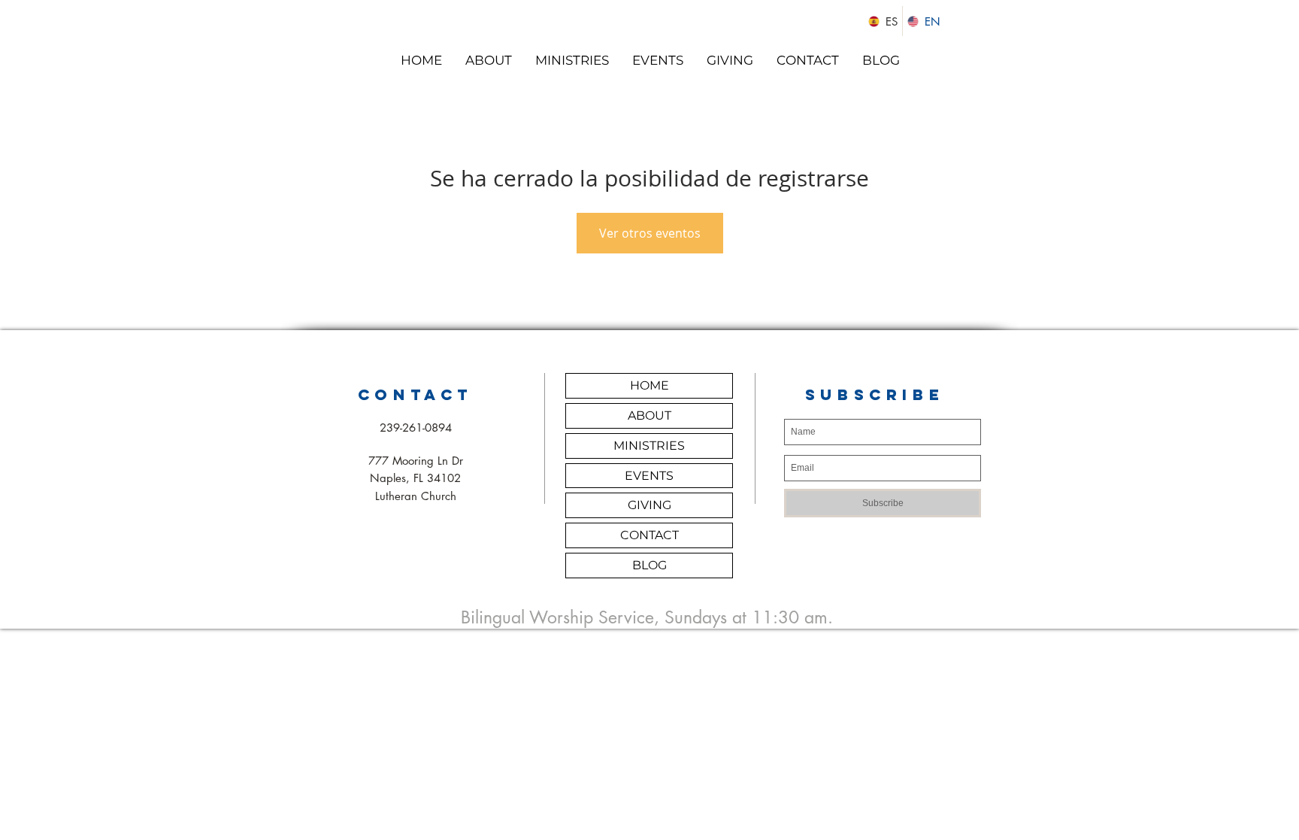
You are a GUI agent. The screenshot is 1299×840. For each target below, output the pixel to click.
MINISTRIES (649, 445)
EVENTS (649, 476)
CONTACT (649, 535)
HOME (649, 385)
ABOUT (649, 415)
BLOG (649, 565)
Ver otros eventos (650, 233)
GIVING (649, 505)
